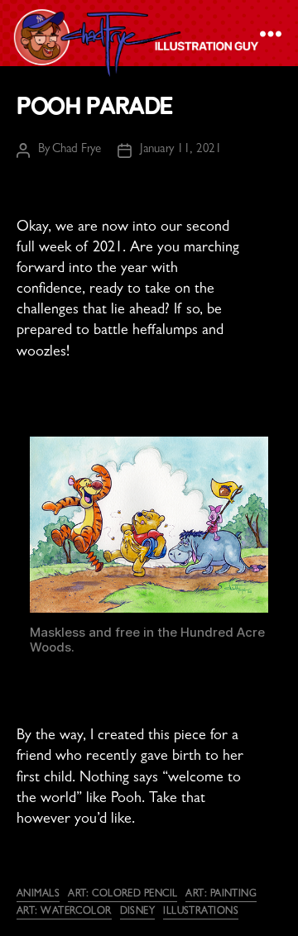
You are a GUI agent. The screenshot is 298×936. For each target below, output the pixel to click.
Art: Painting (221, 895)
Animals (38, 895)
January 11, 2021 (181, 150)
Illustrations (200, 912)
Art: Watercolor (64, 912)
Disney (138, 912)
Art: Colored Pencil (122, 895)
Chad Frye (76, 150)
